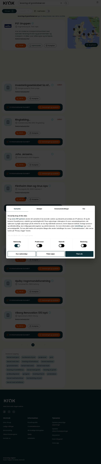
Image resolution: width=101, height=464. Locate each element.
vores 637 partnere (18, 219)
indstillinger (79, 226)
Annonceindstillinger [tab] (61, 209)
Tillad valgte (50, 254)
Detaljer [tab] (39, 209)
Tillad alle (79, 254)
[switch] (39, 245)
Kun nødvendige (21, 254)
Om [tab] (84, 209)
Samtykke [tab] (17, 209)
